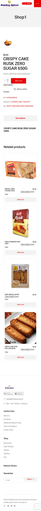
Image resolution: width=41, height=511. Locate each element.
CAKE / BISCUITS (24, 102)
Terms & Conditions (10, 426)
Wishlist (6, 450)
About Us (7, 416)
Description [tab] (20, 118)
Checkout (7, 454)
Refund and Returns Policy (12, 423)
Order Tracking (8, 446)
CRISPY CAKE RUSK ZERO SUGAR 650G (19, 106)
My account (7, 443)
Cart (5, 457)
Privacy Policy (8, 430)
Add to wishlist (8, 85)
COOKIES (14, 102)
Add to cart (18, 81)
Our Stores (7, 419)
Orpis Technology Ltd (20, 502)
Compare (6, 92)
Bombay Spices (25, 499)
